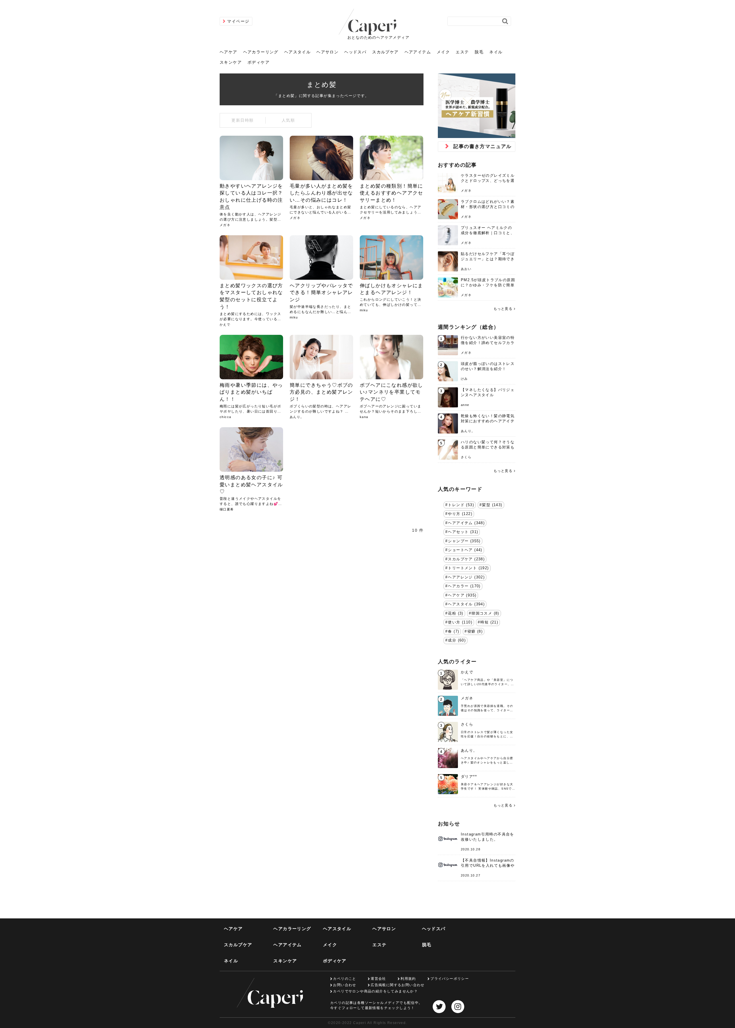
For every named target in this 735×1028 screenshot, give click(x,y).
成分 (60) (457, 640)
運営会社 (378, 979)
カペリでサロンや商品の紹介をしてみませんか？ (375, 991)
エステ (462, 52)
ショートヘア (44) (465, 550)
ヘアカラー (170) (464, 586)
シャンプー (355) (464, 541)
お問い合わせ (344, 985)
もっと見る (503, 309)
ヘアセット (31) (463, 532)
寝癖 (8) (475, 631)
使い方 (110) (460, 622)
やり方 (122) (460, 514)
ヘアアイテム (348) (466, 523)
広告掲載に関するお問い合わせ (398, 985)
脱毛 (479, 52)
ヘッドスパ (355, 52)
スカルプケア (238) (466, 559)
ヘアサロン (327, 52)
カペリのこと (344, 979)
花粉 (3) (455, 613)
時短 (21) (489, 622)
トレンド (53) (461, 505)
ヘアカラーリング (260, 52)
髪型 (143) (492, 505)
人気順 (288, 120)
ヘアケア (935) (462, 595)
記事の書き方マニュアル (482, 146)
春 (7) (453, 631)
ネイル (495, 52)
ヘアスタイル (297, 52)
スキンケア (231, 62)
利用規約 (408, 979)
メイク (443, 52)
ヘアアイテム (418, 52)
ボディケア (258, 62)
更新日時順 (242, 120)
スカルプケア (385, 52)
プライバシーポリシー (449, 979)
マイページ (238, 21)
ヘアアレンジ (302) (466, 577)
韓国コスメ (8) (485, 613)
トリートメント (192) (468, 568)
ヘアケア (228, 52)
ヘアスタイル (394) (466, 604)
